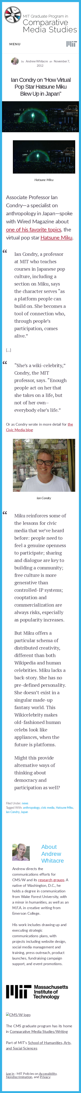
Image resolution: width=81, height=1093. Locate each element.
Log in (10, 1073)
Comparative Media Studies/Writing (39, 1032)
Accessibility (47, 1073)
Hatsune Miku (56, 238)
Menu (15, 44)
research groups (51, 880)
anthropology (31, 807)
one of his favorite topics (33, 229)
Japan (24, 812)
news (25, 803)
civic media (47, 807)
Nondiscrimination (19, 1077)
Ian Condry (13, 812)
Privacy (45, 1077)
